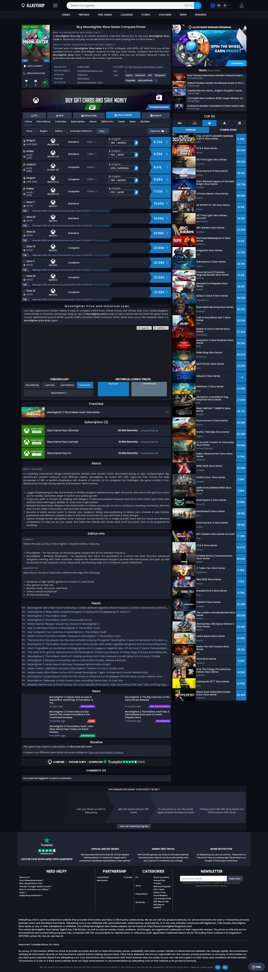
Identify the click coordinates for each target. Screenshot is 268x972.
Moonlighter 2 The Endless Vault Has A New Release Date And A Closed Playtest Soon (147, 714)
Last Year (49, 385)
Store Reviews (160, 895)
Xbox (100, 82)
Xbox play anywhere (86, 82)
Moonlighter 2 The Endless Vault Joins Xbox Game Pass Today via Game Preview (71, 729)
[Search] (197, 5)
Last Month (85, 385)
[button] (241, 5)
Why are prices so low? (31, 883)
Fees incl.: (155, 131)
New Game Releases (160, 706)
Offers (28, 121)
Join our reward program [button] (134, 826)
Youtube (128, 877)
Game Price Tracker (159, 882)
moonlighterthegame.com (90, 70)
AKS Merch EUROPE (158, 906)
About (92, 121)
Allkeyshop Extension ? (30, 895)
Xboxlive (145, 121)
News (133, 121)
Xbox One (137, 67)
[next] (46, 60)
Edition (59, 131)
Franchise (60, 121)
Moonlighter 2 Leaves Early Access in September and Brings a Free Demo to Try (71, 700)
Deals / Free (159, 892)
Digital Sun (82, 74)
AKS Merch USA (161, 901)
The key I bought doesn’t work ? (35, 886)
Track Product (59, 393)
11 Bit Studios (83, 78)
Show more (214, 70)
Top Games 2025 (162, 898)
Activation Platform (81, 131)
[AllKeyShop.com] (33, 5)
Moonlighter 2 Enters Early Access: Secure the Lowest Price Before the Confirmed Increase (69, 714)
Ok (217, 967)
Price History (44, 121)
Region (44, 131)
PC (126, 67)
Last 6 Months (67, 385)
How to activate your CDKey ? (34, 889)
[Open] (55, 5)
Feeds (121, 121)
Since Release (32, 385)
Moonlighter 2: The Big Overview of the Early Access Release (147, 699)
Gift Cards (158, 889)
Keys (102, 131)
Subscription (78, 121)
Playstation (141, 893)
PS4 (130, 67)
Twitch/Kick (103, 877)
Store (29, 131)
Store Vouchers (161, 877)
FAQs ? (22, 892)
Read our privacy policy (202, 967)
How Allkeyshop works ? (31, 880)
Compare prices (100, 211)
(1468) (141, 762)
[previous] (25, 60)
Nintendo (140, 902)
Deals (91, 721)
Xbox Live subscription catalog (105, 752)
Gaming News (87, 706)
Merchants (102, 880)
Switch (160, 67)
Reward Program (162, 886)
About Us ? (24, 877)
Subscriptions (87, 735)
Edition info (107, 121)
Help (258, 966)
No (225, 967)
